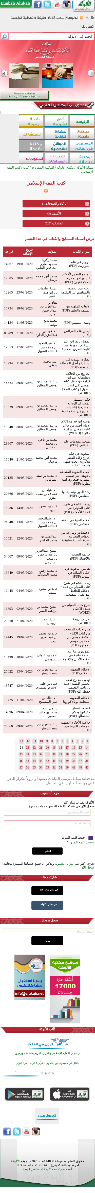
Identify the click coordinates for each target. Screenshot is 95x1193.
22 (34, 747)
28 (67, 754)
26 (80, 754)
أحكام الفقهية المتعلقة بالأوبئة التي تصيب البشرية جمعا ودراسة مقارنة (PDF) (75, 477)
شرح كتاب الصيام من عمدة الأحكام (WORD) (76, 609)
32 (40, 754)
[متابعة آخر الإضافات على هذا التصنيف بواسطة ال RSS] (46, 191)
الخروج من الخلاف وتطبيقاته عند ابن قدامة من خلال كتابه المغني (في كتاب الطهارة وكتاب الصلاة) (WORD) (75, 383)
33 (34, 754)
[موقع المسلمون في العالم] (82, 146)
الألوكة (15, 1161)
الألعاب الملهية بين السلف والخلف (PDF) (76, 308)
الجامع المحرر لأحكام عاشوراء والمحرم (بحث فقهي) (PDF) (76, 278)
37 (80, 761)
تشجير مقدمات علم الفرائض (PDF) (77, 443)
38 (73, 761)
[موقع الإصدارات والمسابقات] (57, 158)
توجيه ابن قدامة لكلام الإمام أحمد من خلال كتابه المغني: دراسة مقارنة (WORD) (75, 427)
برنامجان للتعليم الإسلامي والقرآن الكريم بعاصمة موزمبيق (48, 1053)
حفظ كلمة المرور (73, 837)
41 (53, 761)
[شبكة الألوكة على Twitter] (47, 5)
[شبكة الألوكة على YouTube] (57, 5)
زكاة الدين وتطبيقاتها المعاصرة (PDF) (76, 494)
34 (27, 754)
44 (34, 761)
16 (73, 747)
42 (47, 761)
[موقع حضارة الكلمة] (57, 133)
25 (86, 754)
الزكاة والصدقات (56, 203)
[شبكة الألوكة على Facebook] (38, 5)
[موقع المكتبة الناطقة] (82, 158)
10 (41, 741)
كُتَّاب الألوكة (47, 1029)
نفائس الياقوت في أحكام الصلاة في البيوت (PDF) (77, 572)
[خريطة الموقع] (87, 19)
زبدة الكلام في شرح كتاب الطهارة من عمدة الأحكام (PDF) (76, 508)
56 (27, 767)
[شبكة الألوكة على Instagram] (67, 5)
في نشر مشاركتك (48, 889)
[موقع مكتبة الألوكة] (31, 146)
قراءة (9, 251)
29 (60, 754)
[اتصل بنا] (88, 28)
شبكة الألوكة (84, 167)
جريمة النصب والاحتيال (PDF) (80, 556)
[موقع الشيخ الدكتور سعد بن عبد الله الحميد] (47, 52)
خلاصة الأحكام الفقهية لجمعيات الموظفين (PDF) (75, 726)
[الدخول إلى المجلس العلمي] (62, 106)
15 (80, 747)
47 (86, 767)
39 (67, 761)
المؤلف (52, 251)
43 (40, 761)
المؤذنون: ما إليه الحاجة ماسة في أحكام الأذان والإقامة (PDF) (76, 657)
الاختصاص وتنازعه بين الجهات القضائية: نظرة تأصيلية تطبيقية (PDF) (75, 538)
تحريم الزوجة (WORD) (81, 621)
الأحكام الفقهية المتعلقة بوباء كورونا (76, 700)
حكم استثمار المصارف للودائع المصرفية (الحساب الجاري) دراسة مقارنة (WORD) (75, 407)
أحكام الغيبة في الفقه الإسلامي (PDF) (75, 522)
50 (67, 767)
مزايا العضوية (64, 863)
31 (47, 754)
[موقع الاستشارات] (31, 133)
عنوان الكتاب (81, 251)
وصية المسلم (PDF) (77, 322)
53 (47, 767)
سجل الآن (87, 867)
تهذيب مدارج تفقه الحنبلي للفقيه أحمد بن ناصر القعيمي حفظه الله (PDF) (77, 685)
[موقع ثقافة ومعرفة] (31, 121)
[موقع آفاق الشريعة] (57, 121)
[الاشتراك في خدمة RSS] (81, 19)
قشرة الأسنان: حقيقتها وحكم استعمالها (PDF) (79, 712)
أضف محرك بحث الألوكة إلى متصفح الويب (47, 1169)
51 (60, 767)
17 (67, 747)
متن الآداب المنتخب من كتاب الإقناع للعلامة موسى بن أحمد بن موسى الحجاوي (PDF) (77, 637)
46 (21, 761)
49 (73, 767)
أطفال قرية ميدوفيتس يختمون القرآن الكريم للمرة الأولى (47, 1063)
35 (21, 754)
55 (34, 767)
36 (86, 761)
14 (86, 747)
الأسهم (56, 213)
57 (21, 767)
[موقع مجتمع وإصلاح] (82, 133)
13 (21, 741)
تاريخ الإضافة (28, 251)
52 (53, 767)
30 (53, 754)
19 (53, 747)
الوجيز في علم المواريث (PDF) (79, 264)
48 (80, 767)
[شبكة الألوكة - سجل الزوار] (56, 19)
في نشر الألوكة (49, 904)
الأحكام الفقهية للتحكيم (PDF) (80, 671)
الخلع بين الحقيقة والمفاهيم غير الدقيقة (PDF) (75, 292)
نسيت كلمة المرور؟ (80, 842)
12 (28, 741)
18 (60, 747)
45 (27, 761)
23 (27, 747)
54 (40, 767)
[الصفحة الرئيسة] (92, 19)
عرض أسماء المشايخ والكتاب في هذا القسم (60, 239)
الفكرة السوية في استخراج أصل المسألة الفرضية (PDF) (75, 363)
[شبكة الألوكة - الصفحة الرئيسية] (72, 19)
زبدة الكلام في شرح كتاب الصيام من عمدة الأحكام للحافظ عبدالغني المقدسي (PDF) (75, 590)
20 (47, 747)
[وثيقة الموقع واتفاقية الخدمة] (28, 19)
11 (34, 741)
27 (73, 754)
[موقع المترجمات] (31, 158)
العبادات (57, 223)
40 (60, 761)
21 (40, 747)
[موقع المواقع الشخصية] (57, 146)
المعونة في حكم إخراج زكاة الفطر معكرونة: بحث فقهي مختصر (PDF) (76, 459)
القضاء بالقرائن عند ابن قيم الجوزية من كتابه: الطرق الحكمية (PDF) (76, 347)
